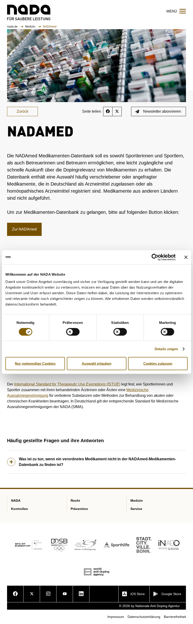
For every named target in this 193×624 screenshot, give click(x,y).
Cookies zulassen (157, 363)
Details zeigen (166, 349)
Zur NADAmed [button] (24, 229)
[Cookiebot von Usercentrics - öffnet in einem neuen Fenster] (155, 257)
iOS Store (137, 594)
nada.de (12, 26)
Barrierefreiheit (175, 617)
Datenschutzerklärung (144, 617)
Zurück (22, 111)
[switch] (73, 331)
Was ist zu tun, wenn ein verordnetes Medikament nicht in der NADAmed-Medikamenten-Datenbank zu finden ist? (97, 462)
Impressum (115, 617)
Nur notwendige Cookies (35, 363)
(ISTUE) (67, 384)
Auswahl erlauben (96, 363)
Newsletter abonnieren (162, 111)
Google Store (171, 594)
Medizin (30, 26)
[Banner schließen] (186, 257)
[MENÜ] (182, 11)
